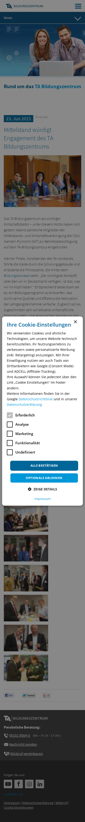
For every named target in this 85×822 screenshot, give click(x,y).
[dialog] (42, 411)
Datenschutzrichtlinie (36, 399)
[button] (42, 489)
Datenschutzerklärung (24, 404)
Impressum (42, 499)
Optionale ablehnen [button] (44, 478)
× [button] (75, 322)
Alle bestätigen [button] (44, 465)
